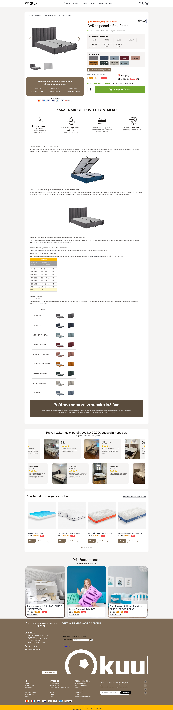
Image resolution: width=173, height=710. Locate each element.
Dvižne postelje (48, 15)
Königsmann (28, 687)
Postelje (38, 15)
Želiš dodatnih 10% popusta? (100, 70)
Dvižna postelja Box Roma (64, 15)
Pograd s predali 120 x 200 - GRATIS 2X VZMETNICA (44, 608)
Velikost (52, 692)
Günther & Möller (29, 685)
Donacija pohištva (29, 694)
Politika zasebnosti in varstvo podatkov (59, 687)
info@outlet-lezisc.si (73, 91)
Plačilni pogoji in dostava (81, 685)
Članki (51, 696)
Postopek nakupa (79, 690)
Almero (123, 31)
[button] (79, 39)
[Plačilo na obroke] (138, 79)
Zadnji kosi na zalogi (30, 692)
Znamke (89, 3)
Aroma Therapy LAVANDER (82, 609)
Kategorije (76, 3)
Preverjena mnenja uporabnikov (82, 696)
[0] (146, 3)
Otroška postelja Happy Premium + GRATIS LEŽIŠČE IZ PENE (127, 608)
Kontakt (77, 694)
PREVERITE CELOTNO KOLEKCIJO (134, 497)
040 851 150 (78, 709)
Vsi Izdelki (27, 683)
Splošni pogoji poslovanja (81, 683)
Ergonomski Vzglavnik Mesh (69, 533)
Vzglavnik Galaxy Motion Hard (100, 533)
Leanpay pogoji (78, 692)
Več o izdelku (32, 615)
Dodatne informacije (105, 3)
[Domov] (31, 3)
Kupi (32, 541)
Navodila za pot (50, 672)
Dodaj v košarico (121, 89)
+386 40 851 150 (33, 646)
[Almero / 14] (142, 21)
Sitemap (52, 694)
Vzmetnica (53, 690)
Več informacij (43, 541)
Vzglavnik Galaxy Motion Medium (131, 533)
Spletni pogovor (55, 91)
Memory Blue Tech (35, 533)
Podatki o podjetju (54, 683)
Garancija (77, 687)
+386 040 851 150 (37, 91)
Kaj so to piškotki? (54, 685)
